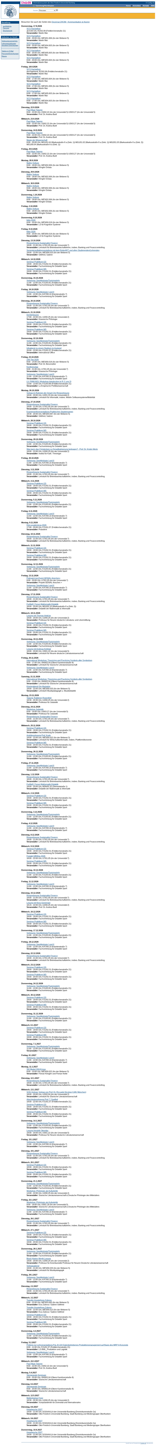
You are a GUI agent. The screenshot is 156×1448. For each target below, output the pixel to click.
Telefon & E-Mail (7, 51)
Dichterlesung (33, 315)
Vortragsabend (33, 1266)
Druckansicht (7, 31)
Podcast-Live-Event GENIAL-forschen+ (43, 578)
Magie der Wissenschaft (37, 140)
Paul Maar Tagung (34, 110)
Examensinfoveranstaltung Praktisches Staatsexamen (50, 412)
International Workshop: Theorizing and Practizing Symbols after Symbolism (59, 660)
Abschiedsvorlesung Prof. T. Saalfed (42, 1099)
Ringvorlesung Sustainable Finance (42, 243)
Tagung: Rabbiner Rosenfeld (39, 698)
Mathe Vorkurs (33, 163)
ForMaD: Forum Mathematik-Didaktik (42, 604)
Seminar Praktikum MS (36, 269)
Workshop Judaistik (35, 709)
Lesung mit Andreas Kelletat (39, 649)
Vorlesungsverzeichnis (10, 41)
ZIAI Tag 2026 (33, 360)
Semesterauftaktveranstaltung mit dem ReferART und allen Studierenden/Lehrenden (63, 250)
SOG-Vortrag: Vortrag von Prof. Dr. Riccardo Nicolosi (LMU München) (56, 1092)
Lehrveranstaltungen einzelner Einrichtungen (10, 44)
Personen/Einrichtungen (10, 54)
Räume (4, 56)
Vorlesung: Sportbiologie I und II (40, 292)
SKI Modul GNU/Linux (36, 1069)
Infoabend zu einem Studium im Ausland (44, 348)
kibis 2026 (31, 220)
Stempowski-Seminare (36, 1375)
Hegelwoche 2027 (34, 1409)
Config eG (143, 1443)
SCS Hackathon (34, 29)
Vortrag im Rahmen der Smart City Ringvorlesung (48, 393)
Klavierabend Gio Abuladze (38, 686)
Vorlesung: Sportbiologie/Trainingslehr (43, 281)
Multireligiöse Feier (35, 1398)
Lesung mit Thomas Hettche (39, 616)
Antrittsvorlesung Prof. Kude (39, 735)
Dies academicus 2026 (36, 525)
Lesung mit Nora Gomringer (38, 903)
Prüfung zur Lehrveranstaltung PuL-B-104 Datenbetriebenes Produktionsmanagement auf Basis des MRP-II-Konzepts (77, 1345)
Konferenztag (32, 367)
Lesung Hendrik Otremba (37, 1131)
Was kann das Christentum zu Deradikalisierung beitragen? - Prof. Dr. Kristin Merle (62, 449)
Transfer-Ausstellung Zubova (39, 1300)
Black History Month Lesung (39, 1259)
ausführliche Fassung (7, 27)
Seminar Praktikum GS (36, 262)
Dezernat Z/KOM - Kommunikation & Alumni (71, 22)
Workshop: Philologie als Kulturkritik (42, 1191)
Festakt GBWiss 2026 (36, 856)
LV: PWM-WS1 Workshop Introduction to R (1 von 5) (49, 381)
